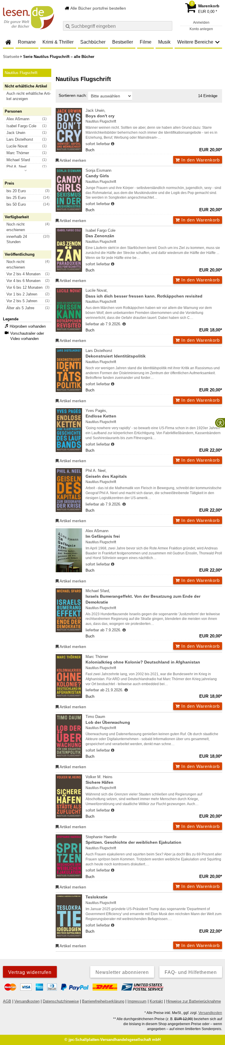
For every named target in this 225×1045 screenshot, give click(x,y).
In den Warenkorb (200, 159)
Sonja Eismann (98, 173)
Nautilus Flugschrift (101, 121)
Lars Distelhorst (116, 353)
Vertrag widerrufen (30, 972)
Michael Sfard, (143, 596)
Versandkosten (27, 1001)
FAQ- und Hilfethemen (191, 972)
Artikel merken (72, 160)
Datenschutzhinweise (61, 1001)
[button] (29, 96)
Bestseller (122, 41)
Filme (145, 41)
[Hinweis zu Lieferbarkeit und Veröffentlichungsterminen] (112, 144)
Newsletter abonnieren (122, 972)
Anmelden (201, 22)
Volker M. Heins (99, 780)
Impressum (136, 1001)
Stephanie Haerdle (133, 840)
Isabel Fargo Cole (100, 233)
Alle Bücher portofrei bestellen (97, 8)
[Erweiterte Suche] (167, 25)
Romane (27, 41)
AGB (7, 1001)
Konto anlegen (201, 29)
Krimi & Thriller (58, 41)
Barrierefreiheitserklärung (103, 1001)
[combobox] (117, 26)
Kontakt (156, 1001)
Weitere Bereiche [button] (195, 41)
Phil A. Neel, (106, 473)
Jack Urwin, (100, 113)
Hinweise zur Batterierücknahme (193, 1001)
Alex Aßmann (103, 534)
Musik (164, 41)
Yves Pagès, (101, 413)
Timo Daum (108, 719)
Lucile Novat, (144, 293)
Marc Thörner (143, 659)
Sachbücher (92, 41)
